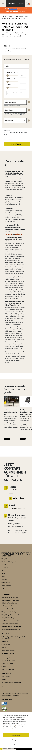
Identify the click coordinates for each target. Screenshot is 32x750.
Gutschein (13, 9)
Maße (7, 66)
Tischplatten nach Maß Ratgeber (11, 600)
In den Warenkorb (16, 144)
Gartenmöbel (6, 582)
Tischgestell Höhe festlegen (9, 612)
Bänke (3, 576)
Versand (4, 679)
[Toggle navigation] (2, 3)
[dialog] (16, 730)
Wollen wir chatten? (9, 748)
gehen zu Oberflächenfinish (15, 93)
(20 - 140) (11, 78)
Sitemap (4, 687)
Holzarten (18, 234)
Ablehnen (16, 745)
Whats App (18, 498)
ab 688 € (23, 439)
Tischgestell (9, 120)
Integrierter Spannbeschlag (10, 623)
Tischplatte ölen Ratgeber (9, 618)
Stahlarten (8, 234)
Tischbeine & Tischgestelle (9, 562)
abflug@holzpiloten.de (17, 508)
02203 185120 (14, 490)
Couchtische (5, 568)
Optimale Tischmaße (8, 609)
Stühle (3, 570)
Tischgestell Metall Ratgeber (10, 597)
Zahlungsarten (6, 677)
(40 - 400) (12, 72)
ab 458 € (6, 439)
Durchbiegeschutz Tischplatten (10, 621)
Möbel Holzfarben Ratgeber (10, 603)
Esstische (4, 565)
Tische (10, 16)
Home (4, 16)
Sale (3, 588)
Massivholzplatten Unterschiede (11, 629)
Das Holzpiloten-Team (8, 669)
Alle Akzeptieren (16, 735)
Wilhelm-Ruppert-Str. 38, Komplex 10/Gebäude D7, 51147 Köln (16, 637)
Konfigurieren (16, 740)
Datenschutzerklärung (9, 725)
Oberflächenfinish (11, 102)
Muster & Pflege (6, 585)
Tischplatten (5, 559)
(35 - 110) (11, 85)
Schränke (4, 579)
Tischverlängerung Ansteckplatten (12, 626)
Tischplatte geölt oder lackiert (10, 615)
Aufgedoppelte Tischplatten (10, 606)
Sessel (3, 573)
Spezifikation (9, 110)
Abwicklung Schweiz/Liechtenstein (11, 682)
